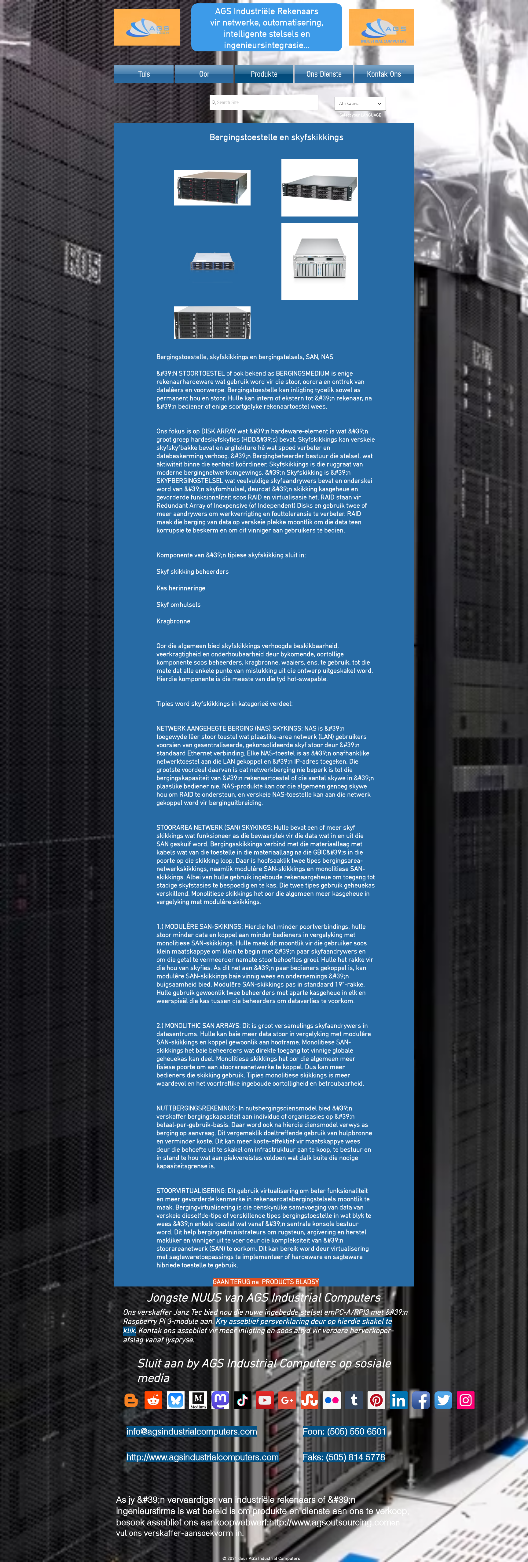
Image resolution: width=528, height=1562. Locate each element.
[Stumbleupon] (309, 1400)
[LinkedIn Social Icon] (399, 1400)
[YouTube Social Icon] (265, 1400)
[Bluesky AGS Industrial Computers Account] (176, 1400)
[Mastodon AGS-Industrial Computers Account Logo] (220, 1400)
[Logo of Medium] (198, 1400)
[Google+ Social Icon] (287, 1400)
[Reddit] (153, 1400)
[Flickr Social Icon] (332, 1400)
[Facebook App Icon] (421, 1400)
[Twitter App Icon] (443, 1400)
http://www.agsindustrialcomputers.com (203, 1457)
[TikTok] (242, 1400)
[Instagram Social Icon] (466, 1400)
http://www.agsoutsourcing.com (330, 1522)
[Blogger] (131, 1400)
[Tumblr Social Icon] (354, 1400)
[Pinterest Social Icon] (376, 1400)
